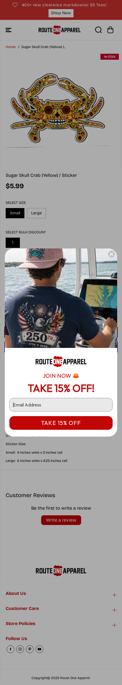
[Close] (111, 254)
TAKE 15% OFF (61, 422)
